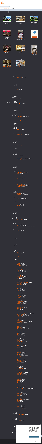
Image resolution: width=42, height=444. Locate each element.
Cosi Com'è (18, 318)
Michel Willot (19, 420)
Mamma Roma (19, 265)
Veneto (18, 262)
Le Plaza (18, 309)
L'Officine (18, 289)
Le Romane (18, 87)
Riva (17, 280)
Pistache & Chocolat (20, 273)
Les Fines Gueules (19, 194)
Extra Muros (19, 358)
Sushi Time (18, 256)
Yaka (17, 325)
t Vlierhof (18, 209)
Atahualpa (18, 347)
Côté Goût (18, 287)
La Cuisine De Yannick (20, 360)
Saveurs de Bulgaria (20, 394)
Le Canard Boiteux (19, 304)
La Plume (18, 422)
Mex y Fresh (18, 279)
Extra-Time (18, 224)
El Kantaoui (18, 263)
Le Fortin (18, 150)
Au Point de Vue (19, 271)
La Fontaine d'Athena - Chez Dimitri (22, 282)
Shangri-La (18, 99)
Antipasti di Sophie (20, 377)
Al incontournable (19, 298)
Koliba (18, 370)
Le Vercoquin (19, 81)
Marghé (18, 326)
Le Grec (18, 293)
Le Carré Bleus (19, 323)
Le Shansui (18, 268)
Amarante (18, 286)
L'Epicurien (18, 230)
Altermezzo (18, 214)
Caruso (18, 395)
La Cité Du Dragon (19, 328)
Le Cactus (18, 387)
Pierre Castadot (19, 112)
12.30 (17, 278)
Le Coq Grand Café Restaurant (21, 330)
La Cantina (18, 362)
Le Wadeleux (19, 193)
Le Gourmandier (19, 352)
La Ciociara (18, 205)
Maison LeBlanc (19, 295)
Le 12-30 (18, 396)
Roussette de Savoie (20, 322)
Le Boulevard (19, 405)
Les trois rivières (19, 343)
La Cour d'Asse (19, 138)
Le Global (18, 320)
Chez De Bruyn (19, 407)
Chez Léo (18, 397)
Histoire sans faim (19, 284)
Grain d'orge (19, 220)
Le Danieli (18, 338)
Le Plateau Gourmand (20, 331)
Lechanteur (18, 144)
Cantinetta (18, 402)
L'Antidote (18, 270)
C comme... (18, 261)
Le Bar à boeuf (19, 333)
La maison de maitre (20, 157)
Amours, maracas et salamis (21, 305)
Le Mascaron (19, 392)
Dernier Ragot (19, 356)
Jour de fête (18, 178)
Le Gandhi (18, 401)
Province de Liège (6, 8)
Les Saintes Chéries (20, 314)
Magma (18, 381)
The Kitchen (19, 285)
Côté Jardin (18, 130)
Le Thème (18, 339)
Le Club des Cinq (19, 186)
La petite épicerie (19, 324)
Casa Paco (18, 246)
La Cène (18, 409)
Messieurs (18, 290)
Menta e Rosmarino (20, 276)
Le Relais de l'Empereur (20, 414)
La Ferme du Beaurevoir (20, 248)
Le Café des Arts (19, 266)
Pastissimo (20, 66)
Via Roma (18, 203)
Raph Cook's (19, 182)
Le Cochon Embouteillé (20, 219)
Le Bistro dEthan (19, 188)
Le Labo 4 (18, 400)
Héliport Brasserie (19, 373)
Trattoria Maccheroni (20, 283)
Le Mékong (18, 404)
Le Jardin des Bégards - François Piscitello (23, 313)
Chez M (18, 155)
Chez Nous (18, 369)
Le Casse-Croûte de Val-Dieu (21, 187)
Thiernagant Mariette (20, 120)
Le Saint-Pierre (19, 77)
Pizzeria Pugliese (19, 378)
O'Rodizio (18, 380)
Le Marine (18, 255)
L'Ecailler (20, 51)
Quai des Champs (19, 240)
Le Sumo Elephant (19, 315)
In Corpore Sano (19, 275)
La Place (18, 267)
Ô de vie (18, 168)
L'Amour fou (19, 346)
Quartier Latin (19, 332)
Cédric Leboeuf (19, 145)
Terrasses (11, 12)
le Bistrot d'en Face (20, 368)
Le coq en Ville (19, 234)
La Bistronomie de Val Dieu (21, 189)
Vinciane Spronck (19, 386)
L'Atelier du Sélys (19, 359)
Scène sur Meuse (19, 274)
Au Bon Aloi (18, 88)
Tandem (18, 403)
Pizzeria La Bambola (20, 336)
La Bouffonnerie (19, 372)
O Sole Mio (18, 363)
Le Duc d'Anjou (19, 327)
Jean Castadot (19, 129)
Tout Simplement (19, 297)
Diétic (18, 316)
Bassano (18, 366)
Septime (18, 311)
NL (40, 1)
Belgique (1, 8)
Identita (18, 254)
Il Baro (18, 334)
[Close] (41, 425)
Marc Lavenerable (19, 399)
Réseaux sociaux (7, 440)
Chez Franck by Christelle (21, 185)
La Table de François (20, 310)
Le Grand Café (19, 156)
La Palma (18, 204)
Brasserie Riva (19, 349)
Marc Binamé (19, 421)
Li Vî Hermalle (19, 103)
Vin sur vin (18, 357)
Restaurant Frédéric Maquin (7, 66)
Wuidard (18, 241)
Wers (17, 98)
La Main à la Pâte (34, 53)
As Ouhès (18, 302)
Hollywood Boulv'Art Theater (21, 321)
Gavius (18, 253)
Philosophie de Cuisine (20, 345)
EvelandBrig (19, 376)
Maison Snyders (19, 134)
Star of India (19, 335)
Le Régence (18, 348)
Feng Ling (18, 342)
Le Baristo (18, 86)
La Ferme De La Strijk (20, 184)
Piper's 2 (18, 294)
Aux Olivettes (19, 300)
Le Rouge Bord (19, 264)
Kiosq (17, 367)
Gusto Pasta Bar (19, 361)
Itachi (18, 319)
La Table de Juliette (20, 38)
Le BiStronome (19, 353)
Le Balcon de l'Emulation (20, 374)
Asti (17, 337)
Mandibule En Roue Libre (21, 269)
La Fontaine (18, 198)
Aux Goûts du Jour (19, 303)
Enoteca (18, 340)
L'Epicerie (18, 277)
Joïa (17, 89)
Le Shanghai (19, 329)
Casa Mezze (18, 406)
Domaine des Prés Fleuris (21, 172)
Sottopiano (18, 355)
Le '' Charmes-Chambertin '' (21, 388)
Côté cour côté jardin (20, 398)
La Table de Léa (6, 51)
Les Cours (18, 173)
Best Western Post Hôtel (20, 158)
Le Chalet (18, 143)
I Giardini (18, 350)
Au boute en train (19, 116)
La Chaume (18, 107)
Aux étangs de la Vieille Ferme (21, 226)
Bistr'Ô (18, 291)
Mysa (17, 225)
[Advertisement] (22, 3)
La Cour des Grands (20, 344)
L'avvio (18, 281)
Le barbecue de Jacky (20, 365)
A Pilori (18, 288)
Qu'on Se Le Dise (19, 292)
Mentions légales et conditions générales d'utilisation (7, 442)
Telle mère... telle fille (20, 317)
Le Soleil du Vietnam (20, 408)
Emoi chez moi (19, 177)
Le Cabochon (19, 375)
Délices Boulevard (19, 393)
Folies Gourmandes (20, 301)
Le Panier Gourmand (20, 183)
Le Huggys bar (19, 379)
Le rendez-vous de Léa (6, 36)
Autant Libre (19, 415)
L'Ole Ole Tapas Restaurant (21, 312)
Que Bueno (18, 272)
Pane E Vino (18, 306)
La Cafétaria (18, 354)
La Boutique (19, 308)
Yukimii (18, 351)
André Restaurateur (20, 159)
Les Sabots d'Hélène (20, 364)
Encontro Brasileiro (20, 341)
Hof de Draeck (19, 163)
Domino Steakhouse (20, 307)
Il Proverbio (18, 382)
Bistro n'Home (19, 296)
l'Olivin (18, 371)
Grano (18, 299)
